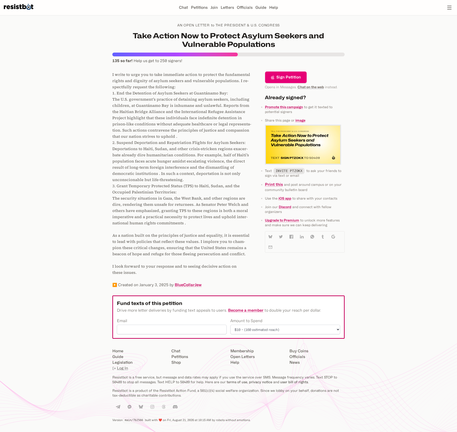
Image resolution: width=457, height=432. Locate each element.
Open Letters (242, 356)
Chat (183, 7)
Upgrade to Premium (282, 220)
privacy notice (260, 382)
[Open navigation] (449, 7)
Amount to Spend (246, 321)
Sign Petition (288, 77)
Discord (285, 207)
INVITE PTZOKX (289, 171)
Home (117, 351)
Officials (245, 7)
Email (122, 321)
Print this (274, 184)
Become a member (245, 310)
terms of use (237, 382)
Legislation (122, 362)
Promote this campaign (284, 107)
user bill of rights (294, 382)
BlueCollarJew (188, 285)
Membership (242, 351)
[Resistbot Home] (18, 11)
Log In (122, 368)
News (294, 362)
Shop (176, 362)
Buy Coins (298, 351)
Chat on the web (311, 87)
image (300, 120)
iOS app (284, 198)
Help (273, 7)
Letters (227, 7)
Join (214, 7)
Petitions (199, 7)
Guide (260, 7)
